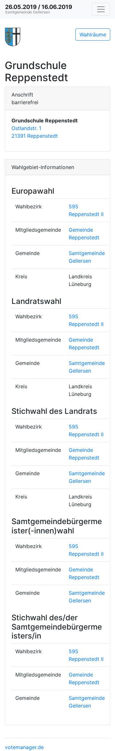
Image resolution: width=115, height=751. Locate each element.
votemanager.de (24, 747)
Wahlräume (93, 34)
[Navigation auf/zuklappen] (101, 9)
